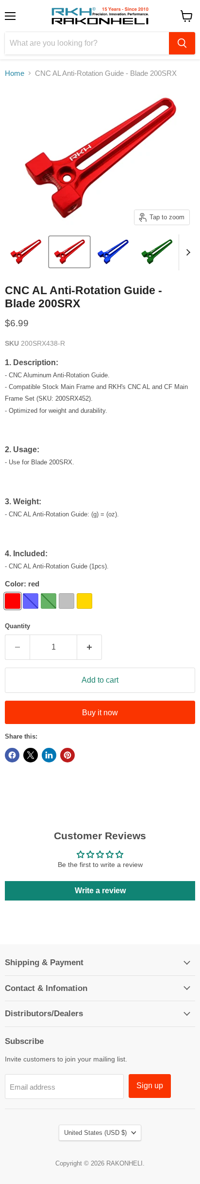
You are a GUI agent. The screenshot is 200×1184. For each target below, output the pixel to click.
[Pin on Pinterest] (67, 755)
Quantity (17, 626)
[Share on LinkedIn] (49, 755)
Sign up (149, 1085)
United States (95, 1132)
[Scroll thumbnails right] (186, 252)
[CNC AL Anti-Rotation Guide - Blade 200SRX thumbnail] (25, 251)
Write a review (100, 890)
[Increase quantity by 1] (89, 647)
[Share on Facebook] (12, 755)
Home (14, 73)
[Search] (182, 43)
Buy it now (100, 712)
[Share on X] (30, 755)
